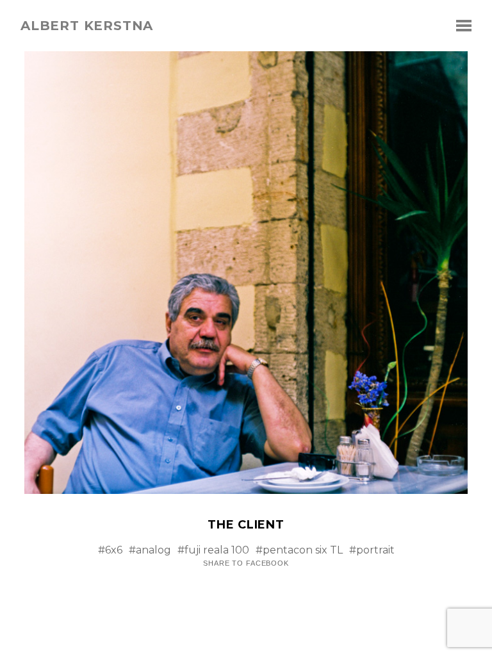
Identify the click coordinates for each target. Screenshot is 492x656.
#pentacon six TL (299, 550)
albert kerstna (86, 25)
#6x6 (110, 550)
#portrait (372, 550)
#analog (150, 550)
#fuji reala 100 (213, 550)
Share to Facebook (246, 563)
